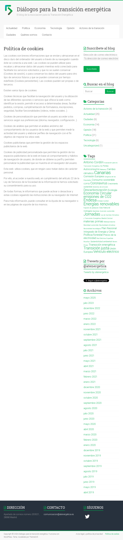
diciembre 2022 (92, 308)
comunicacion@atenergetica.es (59, 514)
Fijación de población (91, 208)
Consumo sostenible (103, 179)
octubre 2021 (91, 334)
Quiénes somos (29, 34)
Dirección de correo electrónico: (101, 54)
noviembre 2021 (92, 329)
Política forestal (93, 234)
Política (26, 28)
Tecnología (56, 28)
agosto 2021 (90, 345)
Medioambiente (109, 222)
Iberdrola (96, 211)
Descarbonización (95, 190)
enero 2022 (90, 324)
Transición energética (102, 244)
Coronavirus (98, 183)
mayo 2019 (90, 487)
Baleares (103, 169)
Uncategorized (91, 145)
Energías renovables (101, 203)
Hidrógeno (88, 211)
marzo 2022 (90, 318)
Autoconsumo (92, 169)
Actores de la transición (91, 28)
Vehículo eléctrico (106, 252)
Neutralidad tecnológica (92, 229)
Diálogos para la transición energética (64, 9)
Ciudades (11, 34)
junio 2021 (89, 355)
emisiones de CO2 (97, 197)
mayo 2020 (90, 424)
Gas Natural (104, 208)
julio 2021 (89, 350)
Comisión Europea (94, 176)
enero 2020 (90, 445)
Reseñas (87, 242)
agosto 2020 (90, 408)
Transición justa (96, 248)
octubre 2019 (91, 460)
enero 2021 (90, 381)
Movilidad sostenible (91, 225)
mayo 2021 (90, 360)
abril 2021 (89, 366)
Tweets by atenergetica (96, 272)
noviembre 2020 (92, 392)
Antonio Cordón (94, 162)
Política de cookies (112, 534)
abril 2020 (89, 429)
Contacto (47, 34)
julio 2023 (89, 303)
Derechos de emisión (100, 187)
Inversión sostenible (107, 211)
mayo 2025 (90, 297)
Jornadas (92, 214)
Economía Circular (98, 193)
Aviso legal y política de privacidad (89, 534)
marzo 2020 (90, 434)
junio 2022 (89, 313)
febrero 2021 (90, 376)
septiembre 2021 (93, 339)
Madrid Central (106, 218)
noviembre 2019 (92, 455)
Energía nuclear (103, 201)
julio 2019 (89, 476)
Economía (40, 28)
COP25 (87, 184)
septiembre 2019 (93, 466)
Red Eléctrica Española (105, 238)
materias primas (93, 221)
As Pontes (104, 166)
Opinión (71, 28)
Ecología (112, 190)
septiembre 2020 (93, 403)
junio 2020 (89, 418)
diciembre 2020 (92, 387)
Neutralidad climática (107, 225)
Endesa (90, 200)
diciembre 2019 (92, 450)
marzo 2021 (90, 371)
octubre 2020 (91, 397)
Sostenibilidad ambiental (101, 241)
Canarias (102, 172)
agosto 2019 (90, 471)
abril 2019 (89, 492)
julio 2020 (89, 413)
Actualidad (11, 28)
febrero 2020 (90, 439)
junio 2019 (89, 481)
